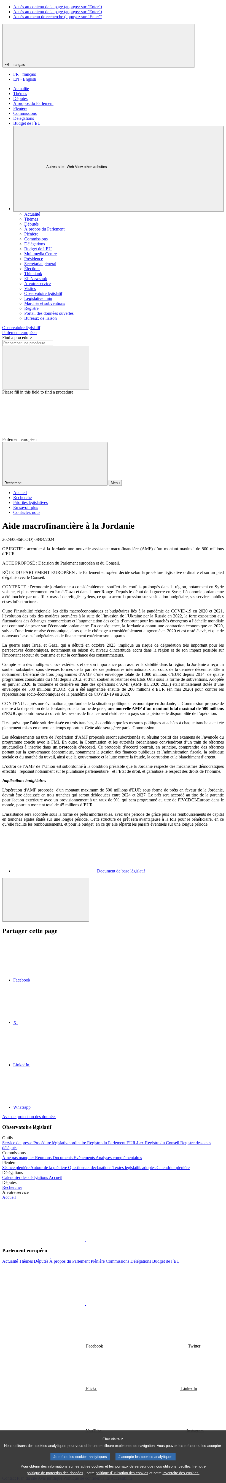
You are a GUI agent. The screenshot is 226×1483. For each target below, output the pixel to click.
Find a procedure (17, 337)
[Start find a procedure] (45, 368)
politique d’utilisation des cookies (122, 1473)
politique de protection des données (55, 1473)
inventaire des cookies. (181, 1473)
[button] (85, 1239)
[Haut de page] (45, 900)
